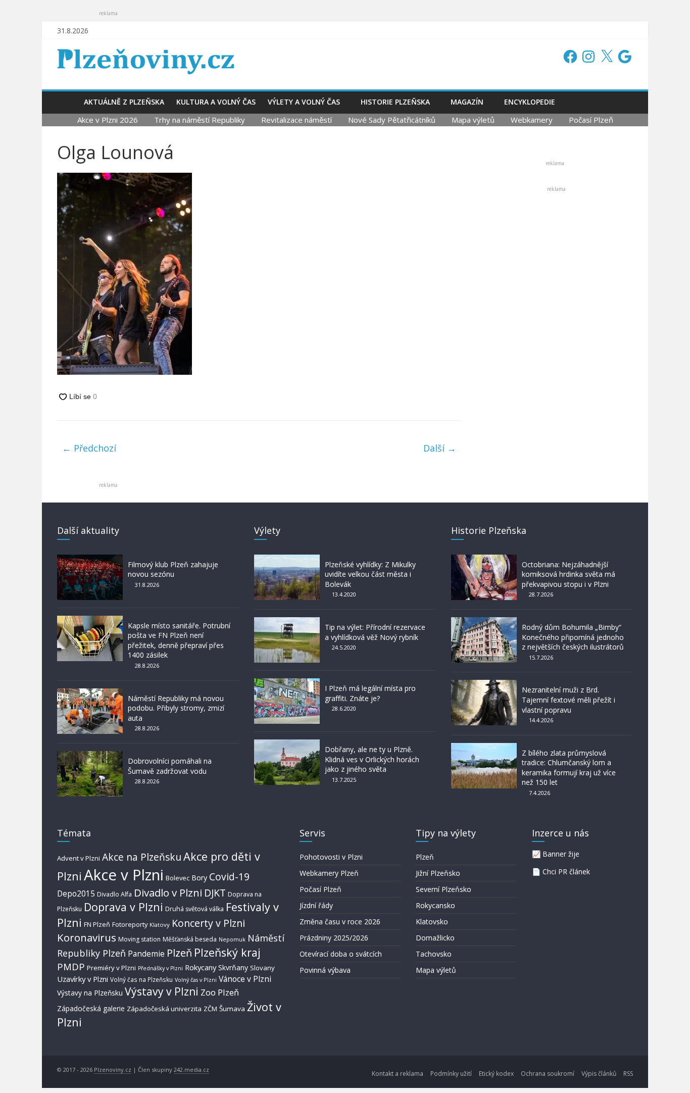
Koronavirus (86, 937)
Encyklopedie (529, 102)
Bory (199, 877)
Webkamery (532, 120)
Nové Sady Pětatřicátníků (391, 120)
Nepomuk (232, 939)
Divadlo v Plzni (168, 892)
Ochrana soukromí (547, 1073)
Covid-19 (229, 876)
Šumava (232, 1008)
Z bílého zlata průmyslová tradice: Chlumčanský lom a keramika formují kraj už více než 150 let (569, 767)
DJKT (215, 893)
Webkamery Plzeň (329, 873)
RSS (628, 1073)
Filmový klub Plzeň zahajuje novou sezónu (173, 569)
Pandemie (146, 954)
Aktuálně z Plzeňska (124, 102)
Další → (439, 448)
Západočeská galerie (91, 1008)
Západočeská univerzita (164, 1008)
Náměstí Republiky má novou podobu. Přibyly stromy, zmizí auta (176, 708)
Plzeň (179, 953)
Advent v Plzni (78, 858)
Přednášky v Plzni (160, 968)
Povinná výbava (325, 970)
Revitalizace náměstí (296, 120)
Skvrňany (233, 967)
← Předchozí (89, 448)
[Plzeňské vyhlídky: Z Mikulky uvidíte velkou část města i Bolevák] (287, 559)
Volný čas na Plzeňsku (141, 979)
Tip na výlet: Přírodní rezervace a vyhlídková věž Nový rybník (375, 632)
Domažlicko (435, 937)
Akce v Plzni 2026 (107, 120)
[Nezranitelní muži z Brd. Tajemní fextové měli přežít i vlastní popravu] (484, 684)
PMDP (71, 966)
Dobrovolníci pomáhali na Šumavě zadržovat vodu (170, 766)
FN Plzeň (97, 924)
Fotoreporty (129, 924)
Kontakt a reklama (397, 1073)
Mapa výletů (473, 120)
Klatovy (160, 924)
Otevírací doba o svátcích (341, 954)
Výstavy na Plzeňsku (90, 993)
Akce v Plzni (124, 875)
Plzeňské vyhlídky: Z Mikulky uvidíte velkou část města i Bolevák (370, 574)
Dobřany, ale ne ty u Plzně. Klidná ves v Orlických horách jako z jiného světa (372, 759)
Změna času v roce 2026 (340, 921)
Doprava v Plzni (123, 907)
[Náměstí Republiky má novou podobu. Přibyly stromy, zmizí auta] (90, 693)
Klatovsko (432, 921)
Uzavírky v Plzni (82, 979)
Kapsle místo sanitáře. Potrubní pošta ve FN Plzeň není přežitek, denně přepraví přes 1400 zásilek (179, 640)
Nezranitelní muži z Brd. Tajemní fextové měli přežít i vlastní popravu (568, 699)
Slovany (262, 967)
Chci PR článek (566, 871)
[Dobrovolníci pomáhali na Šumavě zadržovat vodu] (90, 756)
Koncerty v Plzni (208, 923)
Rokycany (200, 967)
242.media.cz (191, 1069)
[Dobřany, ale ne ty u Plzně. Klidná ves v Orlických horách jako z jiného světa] (287, 744)
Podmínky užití (451, 1073)
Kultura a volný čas (216, 102)
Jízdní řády (316, 905)
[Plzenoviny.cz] (67, 101)
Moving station (139, 939)
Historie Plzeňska (395, 102)
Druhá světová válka (194, 909)
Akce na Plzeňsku (141, 857)
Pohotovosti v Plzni (331, 857)
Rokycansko (435, 905)
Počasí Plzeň (591, 120)
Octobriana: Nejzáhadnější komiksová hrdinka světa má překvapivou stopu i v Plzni (568, 574)
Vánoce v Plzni (245, 978)
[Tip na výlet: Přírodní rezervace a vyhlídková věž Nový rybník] (287, 622)
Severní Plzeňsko (443, 889)
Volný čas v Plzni (196, 979)
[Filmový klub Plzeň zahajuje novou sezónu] (90, 559)
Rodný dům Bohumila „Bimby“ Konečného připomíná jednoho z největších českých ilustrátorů (573, 637)
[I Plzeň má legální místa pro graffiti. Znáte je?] (287, 683)
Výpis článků (598, 1073)
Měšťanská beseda (190, 939)
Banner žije (561, 854)
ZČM (210, 1008)
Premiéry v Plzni (111, 967)
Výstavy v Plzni (162, 991)
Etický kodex (496, 1073)
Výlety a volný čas (304, 102)
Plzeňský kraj (227, 952)
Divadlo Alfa (114, 894)
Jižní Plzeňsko (438, 873)
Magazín (467, 102)
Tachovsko (434, 954)
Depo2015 (76, 893)
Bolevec (177, 878)
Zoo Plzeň (220, 992)
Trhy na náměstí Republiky (199, 120)
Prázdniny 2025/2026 (334, 937)
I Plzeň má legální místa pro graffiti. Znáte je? (370, 693)
